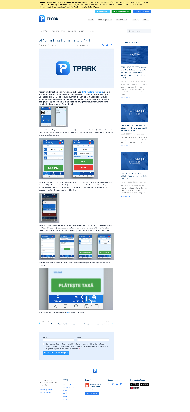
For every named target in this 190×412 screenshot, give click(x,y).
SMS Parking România (92, 92)
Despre (91, 20)
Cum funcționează (105, 20)
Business (66, 390)
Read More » (125, 98)
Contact (145, 20)
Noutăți (136, 20)
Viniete (82, 31)
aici (68, 312)
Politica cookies (45, 393)
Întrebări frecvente (69, 387)
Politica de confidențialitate (69, 344)
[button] (102, 45)
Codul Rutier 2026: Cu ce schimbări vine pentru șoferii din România (134, 176)
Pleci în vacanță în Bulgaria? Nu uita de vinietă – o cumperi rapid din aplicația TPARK (134, 128)
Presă (91, 31)
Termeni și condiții (46, 390)
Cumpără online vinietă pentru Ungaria (95, 386)
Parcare (72, 31)
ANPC (65, 399)
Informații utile (57, 31)
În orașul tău (121, 20)
